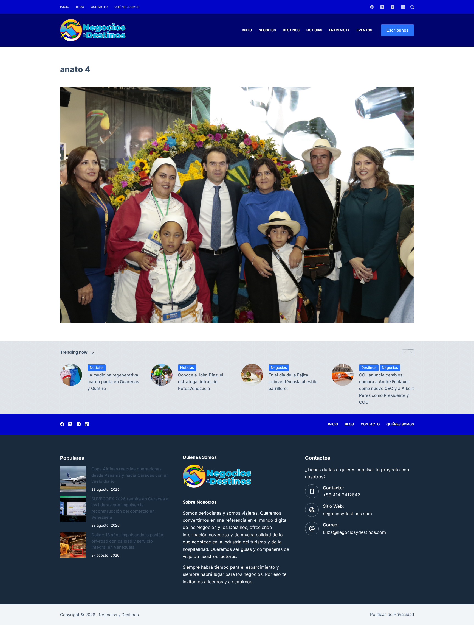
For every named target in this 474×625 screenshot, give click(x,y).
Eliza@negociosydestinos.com (354, 532)
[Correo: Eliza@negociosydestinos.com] (312, 528)
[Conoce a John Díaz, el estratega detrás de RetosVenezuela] (162, 375)
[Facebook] (372, 7)
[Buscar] (412, 7)
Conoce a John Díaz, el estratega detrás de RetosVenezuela (200, 381)
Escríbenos (397, 30)
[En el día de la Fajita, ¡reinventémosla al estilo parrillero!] (252, 375)
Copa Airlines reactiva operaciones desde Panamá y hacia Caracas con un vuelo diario (130, 475)
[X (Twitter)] (382, 7)
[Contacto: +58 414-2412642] (312, 491)
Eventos (364, 30)
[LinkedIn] (403, 7)
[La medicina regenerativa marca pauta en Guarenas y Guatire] (71, 375)
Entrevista (339, 30)
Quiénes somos (126, 7)
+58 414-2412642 (341, 495)
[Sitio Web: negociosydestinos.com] (312, 510)
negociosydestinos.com (347, 513)
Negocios (267, 30)
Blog (80, 7)
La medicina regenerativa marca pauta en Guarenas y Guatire (113, 381)
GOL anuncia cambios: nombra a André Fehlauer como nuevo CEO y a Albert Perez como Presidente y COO (386, 388)
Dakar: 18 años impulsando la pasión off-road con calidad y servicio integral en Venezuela (127, 541)
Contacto (99, 7)
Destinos (291, 30)
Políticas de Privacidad (392, 614)
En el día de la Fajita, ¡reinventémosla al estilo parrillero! (293, 381)
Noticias (314, 30)
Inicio (64, 7)
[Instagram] (392, 7)
